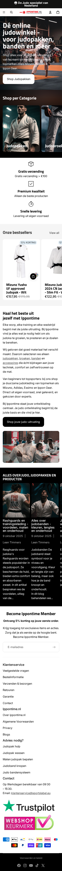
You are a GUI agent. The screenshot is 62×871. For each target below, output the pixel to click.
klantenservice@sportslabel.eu (30, 793)
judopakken (10, 358)
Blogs (6, 734)
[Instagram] (25, 865)
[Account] (50, 12)
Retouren (8, 690)
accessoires (10, 363)
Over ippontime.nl (14, 715)
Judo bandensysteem (16, 772)
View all (54, 233)
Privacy (7, 728)
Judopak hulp (11, 746)
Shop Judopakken (18, 79)
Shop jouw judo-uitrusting (23, 422)
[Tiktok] (37, 865)
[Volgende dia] (55, 129)
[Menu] (4, 12)
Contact (8, 703)
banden (36, 358)
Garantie (8, 696)
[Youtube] (31, 865)
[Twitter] (43, 865)
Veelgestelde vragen (16, 670)
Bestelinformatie (13, 677)
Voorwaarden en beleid (31, 858)
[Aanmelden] (54, 647)
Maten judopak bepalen (18, 759)
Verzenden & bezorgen (17, 683)
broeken (24, 358)
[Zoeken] (11, 12)
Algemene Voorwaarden (18, 721)
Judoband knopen (14, 766)
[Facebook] (19, 865)
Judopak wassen (13, 753)
